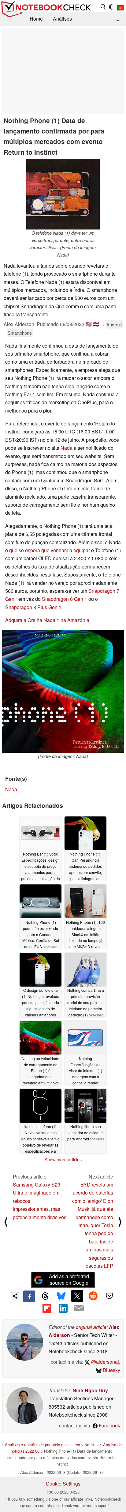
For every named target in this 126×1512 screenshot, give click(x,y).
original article (91, 1326)
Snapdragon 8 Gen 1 (64, 598)
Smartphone (20, 332)
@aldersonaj (104, 1361)
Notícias (91, 1444)
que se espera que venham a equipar (49, 550)
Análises (62, 18)
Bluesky (111, 1370)
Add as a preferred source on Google (69, 1279)
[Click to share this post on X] (77, 1296)
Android (114, 324)
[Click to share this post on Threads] (45, 1296)
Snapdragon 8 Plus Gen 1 (33, 607)
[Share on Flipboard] (47, 1308)
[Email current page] (79, 1308)
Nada (66, 447)
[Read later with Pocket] (109, 1296)
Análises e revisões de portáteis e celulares (42, 1444)
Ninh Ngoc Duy (90, 1390)
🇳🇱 (96, 324)
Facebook (109, 1425)
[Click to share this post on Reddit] (93, 1296)
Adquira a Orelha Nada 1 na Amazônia (47, 620)
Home (36, 18)
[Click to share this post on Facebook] (29, 1296)
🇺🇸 (89, 324)
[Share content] (15, 1296)
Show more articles (63, 1159)
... (118, 18)
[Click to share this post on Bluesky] (61, 1296)
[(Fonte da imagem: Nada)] (63, 691)
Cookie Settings (63, 1483)
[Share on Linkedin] (63, 1308)
